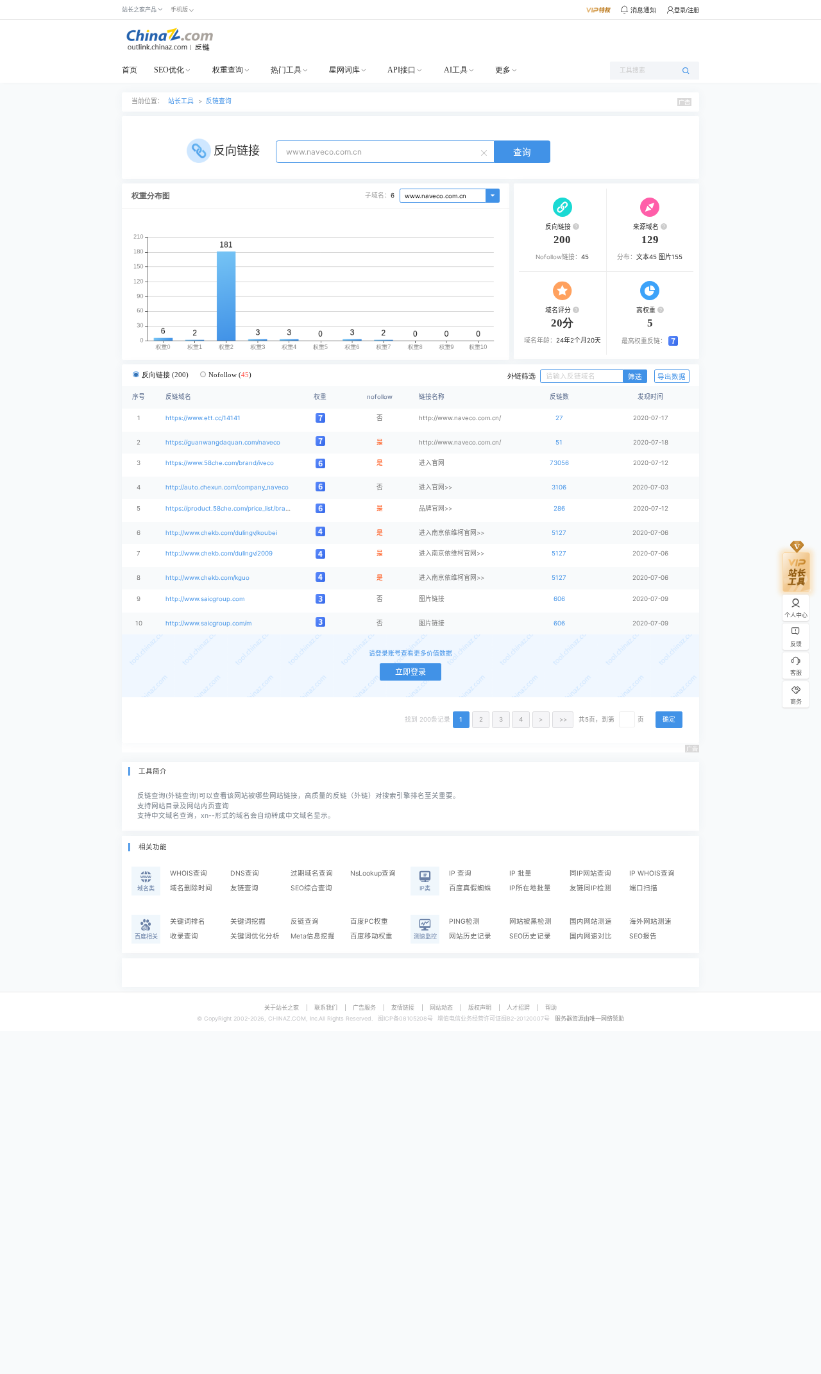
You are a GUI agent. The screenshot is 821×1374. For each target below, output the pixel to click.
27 (559, 417)
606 (559, 598)
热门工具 (286, 69)
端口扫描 (643, 888)
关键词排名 (187, 921)
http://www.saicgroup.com (204, 598)
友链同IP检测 (590, 888)
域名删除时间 (191, 888)
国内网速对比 (591, 936)
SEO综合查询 (311, 888)
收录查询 (184, 936)
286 (559, 508)
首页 (129, 69)
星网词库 (344, 69)
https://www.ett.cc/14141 (203, 417)
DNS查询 (244, 873)
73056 (559, 462)
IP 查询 (460, 873)
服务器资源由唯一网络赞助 (589, 1018)
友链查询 (244, 888)
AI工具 (456, 69)
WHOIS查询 (188, 873)
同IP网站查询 (590, 873)
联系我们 (325, 1007)
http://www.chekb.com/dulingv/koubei (221, 532)
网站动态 (441, 1007)
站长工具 (181, 101)
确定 (669, 719)
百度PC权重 (369, 921)
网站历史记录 (470, 936)
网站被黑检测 (530, 921)
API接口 (401, 69)
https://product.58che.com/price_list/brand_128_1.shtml (247, 508)
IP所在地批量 (530, 888)
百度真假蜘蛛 (470, 888)
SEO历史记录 (530, 936)
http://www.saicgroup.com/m (208, 623)
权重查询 (227, 69)
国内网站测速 (591, 921)
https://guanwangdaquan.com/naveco (222, 442)
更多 (503, 69)
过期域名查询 (312, 873)
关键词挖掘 (248, 921)
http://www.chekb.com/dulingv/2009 (219, 553)
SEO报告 (643, 936)
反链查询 (219, 101)
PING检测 (464, 921)
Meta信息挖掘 (313, 936)
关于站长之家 (281, 1007)
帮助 (551, 1007)
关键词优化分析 (255, 936)
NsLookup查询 (373, 873)
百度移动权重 (371, 936)
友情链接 (402, 1007)
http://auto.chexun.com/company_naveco (227, 487)
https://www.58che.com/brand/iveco (219, 462)
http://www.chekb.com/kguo (207, 577)
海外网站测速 (650, 921)
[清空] (485, 152)
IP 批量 (520, 873)
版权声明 (479, 1007)
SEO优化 (169, 69)
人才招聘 (518, 1007)
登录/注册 (686, 9)
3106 (559, 487)
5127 (559, 532)
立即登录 (410, 672)
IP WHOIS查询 (652, 873)
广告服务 (364, 1007)
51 (559, 442)
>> (563, 719)
